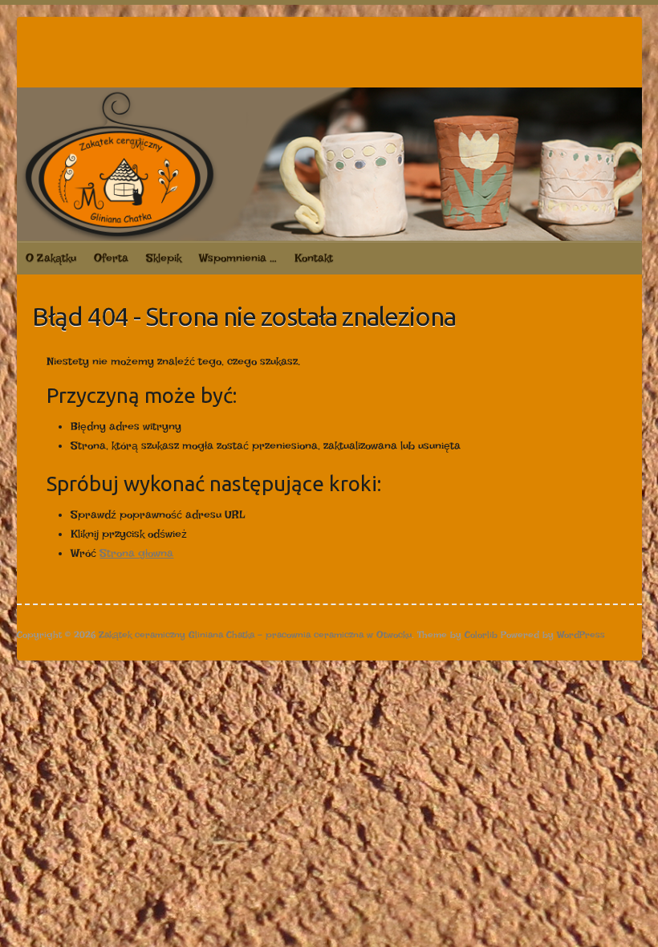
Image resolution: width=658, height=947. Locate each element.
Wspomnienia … (238, 257)
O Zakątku (51, 257)
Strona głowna (136, 553)
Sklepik (163, 257)
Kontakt (313, 257)
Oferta (111, 257)
